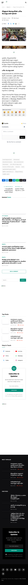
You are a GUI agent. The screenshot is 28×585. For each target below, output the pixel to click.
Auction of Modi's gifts (8, 167)
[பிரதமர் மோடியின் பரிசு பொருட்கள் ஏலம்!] (14, 34)
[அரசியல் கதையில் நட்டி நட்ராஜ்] (5, 507)
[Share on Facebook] (8, 23)
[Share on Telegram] (13, 23)
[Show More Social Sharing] (19, 23)
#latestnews (16, 159)
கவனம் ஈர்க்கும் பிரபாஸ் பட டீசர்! (19, 189)
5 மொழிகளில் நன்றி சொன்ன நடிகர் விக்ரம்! (8, 190)
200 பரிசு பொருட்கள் (15, 164)
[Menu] (3, 2)
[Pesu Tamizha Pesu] (14, 2)
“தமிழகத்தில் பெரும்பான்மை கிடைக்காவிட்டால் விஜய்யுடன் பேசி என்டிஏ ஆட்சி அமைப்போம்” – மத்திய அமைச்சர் (14, 220)
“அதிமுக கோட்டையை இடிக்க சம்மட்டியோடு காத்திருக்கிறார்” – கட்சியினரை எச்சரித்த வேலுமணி (17, 517)
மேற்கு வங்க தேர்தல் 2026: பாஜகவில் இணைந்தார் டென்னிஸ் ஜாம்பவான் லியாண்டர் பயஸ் (14, 261)
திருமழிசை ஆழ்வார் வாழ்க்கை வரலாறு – (17, 329)
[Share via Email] (16, 23)
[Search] (25, 2)
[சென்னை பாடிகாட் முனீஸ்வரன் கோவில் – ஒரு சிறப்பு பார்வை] (5, 321)
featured (18, 167)
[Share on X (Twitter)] (11, 23)
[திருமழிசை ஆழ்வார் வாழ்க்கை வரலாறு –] (5, 330)
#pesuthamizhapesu (7, 162)
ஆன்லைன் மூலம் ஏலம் (9, 169)
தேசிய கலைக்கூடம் (8, 171)
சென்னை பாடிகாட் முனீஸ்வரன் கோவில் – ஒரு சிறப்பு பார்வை (18, 321)
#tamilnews (5, 164)
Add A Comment (14, 271)
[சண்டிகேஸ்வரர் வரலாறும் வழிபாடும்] (5, 338)
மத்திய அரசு (6, 174)
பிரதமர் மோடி (18, 171)
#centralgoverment (7, 159)
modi (23, 167)
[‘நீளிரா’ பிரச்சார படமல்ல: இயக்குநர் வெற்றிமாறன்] (5, 497)
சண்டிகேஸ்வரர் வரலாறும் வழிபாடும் (17, 337)
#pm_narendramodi (18, 162)
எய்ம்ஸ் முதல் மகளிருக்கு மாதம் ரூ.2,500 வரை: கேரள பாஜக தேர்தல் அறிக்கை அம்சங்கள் (13, 248)
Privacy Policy (15, 396)
